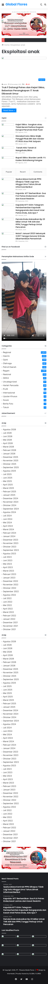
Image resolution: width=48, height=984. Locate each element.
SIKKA (6, 378)
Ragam (6, 371)
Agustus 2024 (9, 512)
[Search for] (45, 5)
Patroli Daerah (9, 367)
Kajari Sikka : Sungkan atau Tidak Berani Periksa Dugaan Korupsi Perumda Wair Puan (30, 127)
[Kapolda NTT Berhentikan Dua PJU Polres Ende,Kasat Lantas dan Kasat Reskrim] (8, 196)
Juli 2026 (7, 433)
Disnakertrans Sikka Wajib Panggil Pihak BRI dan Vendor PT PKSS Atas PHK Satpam (30, 139)
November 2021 (10, 626)
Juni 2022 (7, 602)
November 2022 (10, 584)
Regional (7, 352)
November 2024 (10, 502)
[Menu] (3, 5)
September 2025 (11, 467)
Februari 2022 (9, 615)
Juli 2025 (7, 474)
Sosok (6, 400)
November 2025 (10, 460)
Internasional (9, 393)
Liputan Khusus (10, 396)
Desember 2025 (10, 457)
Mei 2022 (7, 605)
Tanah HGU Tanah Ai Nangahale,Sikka (26, 149)
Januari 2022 (9, 619)
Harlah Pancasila (10, 385)
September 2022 (11, 591)
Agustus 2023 (9, 553)
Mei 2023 (7, 564)
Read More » (9, 110)
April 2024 (8, 526)
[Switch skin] (41, 5)
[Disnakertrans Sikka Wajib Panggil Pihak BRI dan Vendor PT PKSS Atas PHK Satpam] (8, 139)
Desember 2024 (10, 498)
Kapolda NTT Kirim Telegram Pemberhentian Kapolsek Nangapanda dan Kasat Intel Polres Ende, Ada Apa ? (30, 209)
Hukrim (6, 356)
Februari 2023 (9, 574)
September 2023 (11, 550)
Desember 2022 (10, 581)
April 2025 (8, 484)
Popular (9, 172)
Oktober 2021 (9, 629)
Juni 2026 (7, 436)
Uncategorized (10, 382)
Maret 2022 (8, 612)
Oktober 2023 (9, 546)
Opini (5, 359)
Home (6, 45)
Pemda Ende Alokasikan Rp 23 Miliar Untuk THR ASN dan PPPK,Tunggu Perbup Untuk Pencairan (30, 223)
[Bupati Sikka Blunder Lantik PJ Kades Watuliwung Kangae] (8, 160)
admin (5, 84)
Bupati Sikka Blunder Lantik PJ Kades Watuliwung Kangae (31, 159)
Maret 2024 (8, 529)
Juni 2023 (7, 560)
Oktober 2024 (9, 505)
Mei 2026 (7, 440)
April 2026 (8, 443)
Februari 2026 (9, 450)
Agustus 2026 (9, 429)
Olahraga (7, 363)
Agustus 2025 (9, 471)
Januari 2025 (9, 495)
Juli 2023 (7, 557)
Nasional (7, 374)
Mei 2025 (7, 481)
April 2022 (8, 608)
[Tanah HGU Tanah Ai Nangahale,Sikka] (8, 151)
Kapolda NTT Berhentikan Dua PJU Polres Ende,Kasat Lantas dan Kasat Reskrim (31, 196)
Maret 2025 (8, 488)
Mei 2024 (7, 522)
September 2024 (11, 509)
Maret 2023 (8, 571)
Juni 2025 (7, 478)
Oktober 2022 (9, 588)
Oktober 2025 (9, 464)
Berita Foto (8, 404)
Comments (38, 172)
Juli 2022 (7, 598)
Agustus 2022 (9, 595)
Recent (23, 172)
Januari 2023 (9, 577)
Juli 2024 (7, 515)
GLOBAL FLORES (35, 973)
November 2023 (10, 543)
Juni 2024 (7, 519)
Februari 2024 (9, 533)
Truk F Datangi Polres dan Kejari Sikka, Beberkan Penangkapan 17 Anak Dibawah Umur (23, 90)
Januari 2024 (9, 536)
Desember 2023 (10, 540)
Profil (5, 389)
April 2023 (8, 567)
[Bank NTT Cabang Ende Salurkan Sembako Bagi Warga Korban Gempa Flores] (39, 957)
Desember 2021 (10, 622)
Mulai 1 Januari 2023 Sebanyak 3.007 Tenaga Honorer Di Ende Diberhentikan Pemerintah (30, 236)
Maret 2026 (8, 447)
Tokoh (6, 407)
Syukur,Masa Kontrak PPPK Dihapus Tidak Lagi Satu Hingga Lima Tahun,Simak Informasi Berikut (28, 183)
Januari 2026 (9, 453)
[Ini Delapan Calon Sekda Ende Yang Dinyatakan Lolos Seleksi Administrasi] (39, 948)
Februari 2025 (9, 491)
